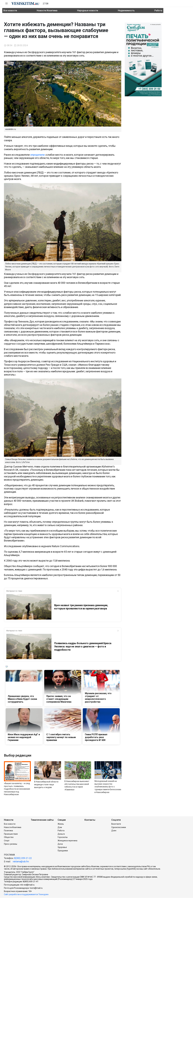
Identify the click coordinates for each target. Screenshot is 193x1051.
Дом (60, 827)
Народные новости (87, 10)
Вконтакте (116, 824)
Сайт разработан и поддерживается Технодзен (26, 894)
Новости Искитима (47, 10)
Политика (8, 830)
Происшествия (11, 834)
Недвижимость (126, 10)
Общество (9, 837)
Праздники (63, 850)
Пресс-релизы (10, 844)
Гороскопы (63, 837)
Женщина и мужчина (67, 840)
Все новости (10, 10)
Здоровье (62, 847)
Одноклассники (118, 827)
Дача (60, 844)
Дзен (113, 830)
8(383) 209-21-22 (23, 858)
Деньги (61, 834)
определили (37, 154)
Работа (158, 10)
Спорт (6, 840)
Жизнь (61, 824)
